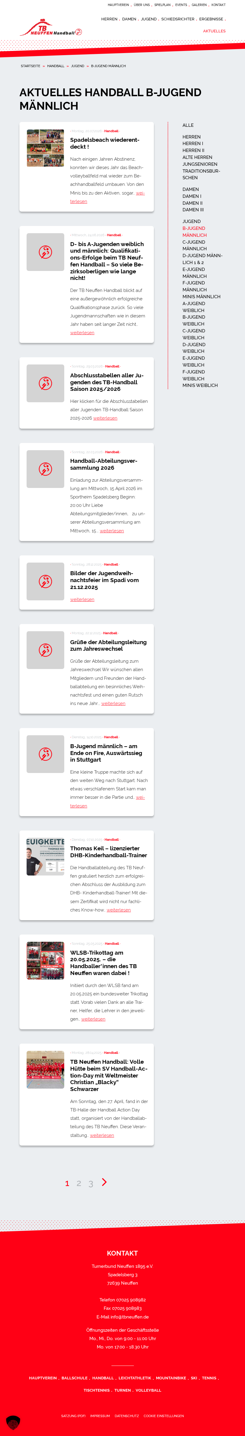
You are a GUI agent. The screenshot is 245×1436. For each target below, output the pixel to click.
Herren (109, 18)
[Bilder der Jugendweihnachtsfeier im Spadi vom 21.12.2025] (45, 581)
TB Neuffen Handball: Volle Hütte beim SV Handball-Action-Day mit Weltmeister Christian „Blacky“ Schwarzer (109, 1075)
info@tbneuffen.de (130, 1317)
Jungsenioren (200, 164)
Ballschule (75, 1377)
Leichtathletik (135, 1377)
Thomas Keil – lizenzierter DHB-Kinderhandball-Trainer (108, 851)
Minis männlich (201, 296)
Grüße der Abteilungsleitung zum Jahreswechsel (108, 645)
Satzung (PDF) (73, 1416)
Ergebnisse (211, 18)
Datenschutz (127, 1416)
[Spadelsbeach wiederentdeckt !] (45, 148)
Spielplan (162, 5)
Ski (194, 1377)
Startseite (30, 66)
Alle (188, 125)
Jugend (149, 18)
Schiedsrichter (178, 18)
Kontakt (219, 5)
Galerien (199, 5)
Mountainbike (171, 1377)
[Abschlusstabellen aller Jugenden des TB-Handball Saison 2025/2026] (45, 383)
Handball (55, 66)
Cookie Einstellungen (164, 1416)
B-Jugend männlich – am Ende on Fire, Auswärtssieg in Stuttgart (106, 753)
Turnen (122, 1390)
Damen (129, 18)
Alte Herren (197, 157)
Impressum (100, 1416)
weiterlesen (82, 332)
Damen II (193, 203)
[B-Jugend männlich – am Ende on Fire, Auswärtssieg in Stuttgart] (45, 754)
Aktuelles (214, 30)
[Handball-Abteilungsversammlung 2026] (45, 469)
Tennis (209, 1377)
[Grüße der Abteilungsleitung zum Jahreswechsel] (45, 650)
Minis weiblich (200, 385)
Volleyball (148, 1390)
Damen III (193, 210)
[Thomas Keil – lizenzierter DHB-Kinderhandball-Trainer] (45, 857)
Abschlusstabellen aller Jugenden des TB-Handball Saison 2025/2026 (107, 382)
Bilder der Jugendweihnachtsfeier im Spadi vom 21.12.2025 (104, 580)
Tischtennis (97, 1390)
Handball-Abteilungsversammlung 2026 (103, 464)
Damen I (192, 196)
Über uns (142, 5)
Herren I (193, 143)
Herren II (193, 150)
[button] (13, 1423)
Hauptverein (118, 5)
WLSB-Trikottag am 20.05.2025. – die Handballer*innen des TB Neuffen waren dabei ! (103, 962)
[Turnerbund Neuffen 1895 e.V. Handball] (56, 27)
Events (181, 5)
